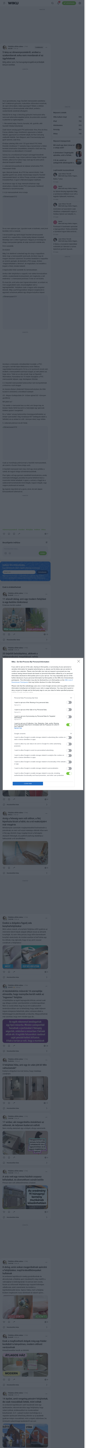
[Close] (79, 662)
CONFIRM (28, 783)
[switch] (69, 702)
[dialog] (43, 724)
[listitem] (43, 698)
